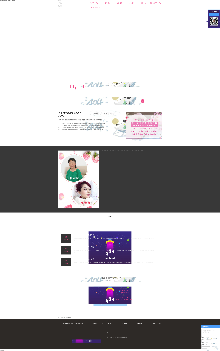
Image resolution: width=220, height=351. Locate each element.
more (110, 216)
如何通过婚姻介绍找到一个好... (84, 247)
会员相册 (119, 3)
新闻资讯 (139, 323)
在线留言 (214, 11)
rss (113, 337)
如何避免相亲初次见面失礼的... (84, 235)
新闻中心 (143, 3)
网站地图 (109, 337)
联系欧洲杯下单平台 (155, 3)
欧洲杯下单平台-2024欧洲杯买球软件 (95, 3)
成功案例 (131, 3)
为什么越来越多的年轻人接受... (84, 259)
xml (115, 337)
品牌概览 (107, 3)
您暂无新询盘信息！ (122, 337)
